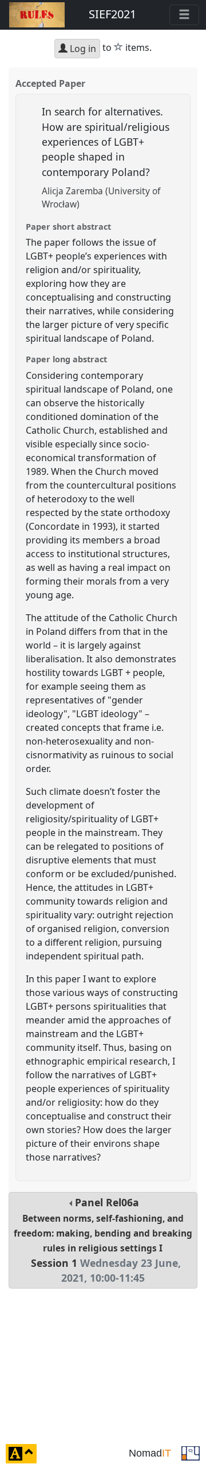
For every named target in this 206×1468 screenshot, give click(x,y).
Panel (103, 1240)
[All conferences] (190, 1452)
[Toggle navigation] (184, 15)
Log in (82, 48)
